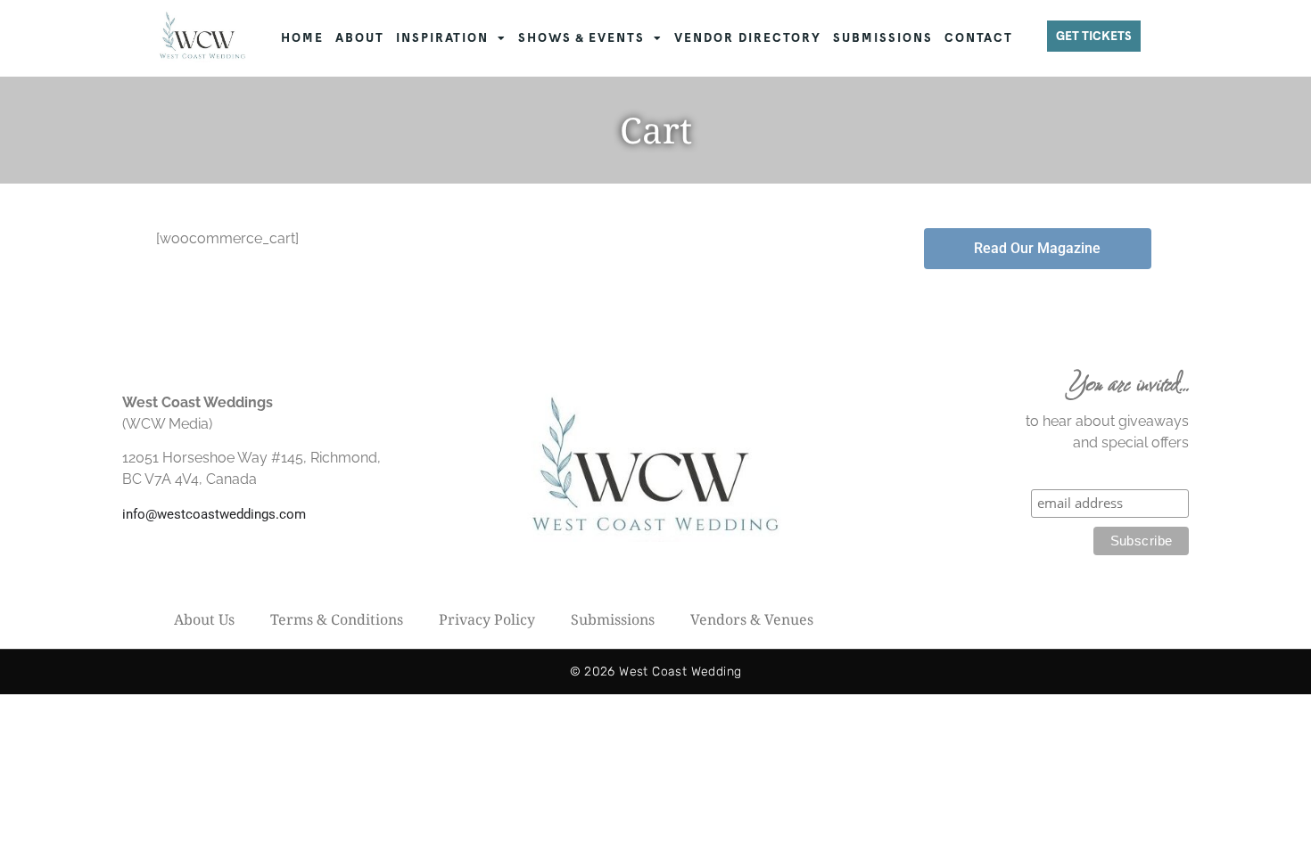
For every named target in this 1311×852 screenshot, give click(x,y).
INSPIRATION (442, 38)
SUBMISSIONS (883, 38)
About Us (204, 619)
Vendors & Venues (751, 619)
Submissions (613, 619)
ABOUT (359, 38)
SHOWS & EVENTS (581, 38)
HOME (302, 38)
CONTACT (978, 38)
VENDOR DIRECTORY (747, 38)
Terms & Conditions (336, 619)
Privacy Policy (487, 619)
